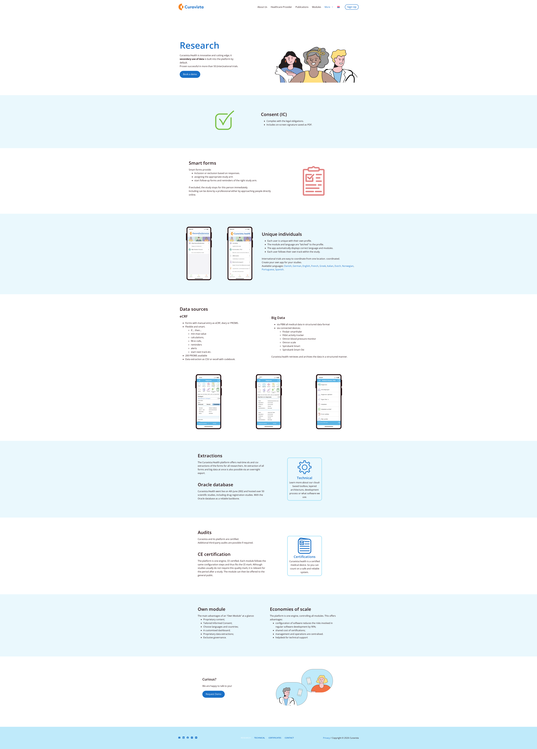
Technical (304, 477)
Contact (289, 738)
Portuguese (268, 269)
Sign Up (351, 7)
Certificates (274, 738)
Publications (301, 7)
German (297, 266)
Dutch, (338, 266)
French (314, 266)
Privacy (326, 737)
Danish (288, 266)
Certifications (304, 556)
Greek (322, 266)
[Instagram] (192, 738)
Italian (330, 266)
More (327, 7)
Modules (316, 7)
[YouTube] (196, 738)
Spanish (279, 269)
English (306, 266)
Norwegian (347, 266)
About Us (262, 7)
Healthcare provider (281, 7)
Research (246, 738)
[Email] (179, 738)
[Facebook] (188, 738)
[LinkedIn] (183, 738)
